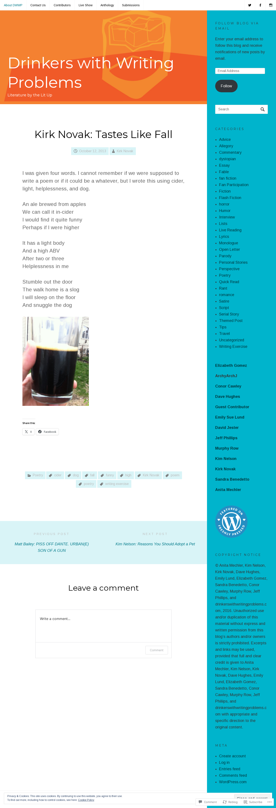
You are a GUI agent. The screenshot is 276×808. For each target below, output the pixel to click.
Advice (225, 139)
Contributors (62, 5)
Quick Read (229, 282)
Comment (156, 650)
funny (110, 475)
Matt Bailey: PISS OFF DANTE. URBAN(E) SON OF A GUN (52, 542)
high (128, 475)
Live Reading (230, 230)
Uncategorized (231, 340)
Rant (223, 288)
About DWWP (13, 5)
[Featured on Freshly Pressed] (231, 536)
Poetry (38, 475)
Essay (224, 165)
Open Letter (229, 249)
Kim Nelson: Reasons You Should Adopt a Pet (155, 539)
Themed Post (231, 320)
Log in (224, 762)
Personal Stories (233, 262)
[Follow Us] (250, 5)
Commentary (230, 152)
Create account (232, 756)
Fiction (225, 191)
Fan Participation (234, 185)
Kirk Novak (125, 151)
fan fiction (227, 178)
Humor (225, 211)
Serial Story (229, 314)
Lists (223, 223)
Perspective (229, 269)
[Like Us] (260, 5)
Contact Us (38, 5)
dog (76, 475)
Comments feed (233, 775)
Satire (224, 301)
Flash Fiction (230, 198)
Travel (224, 333)
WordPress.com (233, 782)
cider (57, 475)
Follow (226, 86)
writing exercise (117, 484)
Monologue (228, 243)
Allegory (226, 146)
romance (226, 295)
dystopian (227, 159)
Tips (222, 327)
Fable (224, 172)
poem (175, 475)
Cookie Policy (86, 800)
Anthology (107, 5)
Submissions (131, 5)
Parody (225, 256)
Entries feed (229, 769)
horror (224, 204)
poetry (89, 484)
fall (92, 475)
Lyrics (224, 236)
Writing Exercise (233, 346)
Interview (227, 217)
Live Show (86, 5)
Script (224, 308)
